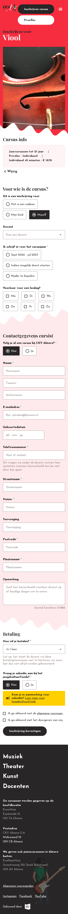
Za (45, 306)
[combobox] (41, 235)
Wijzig (10, 171)
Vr (28, 306)
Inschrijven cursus (36, 9)
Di (28, 296)
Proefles (29, 20)
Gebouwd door (25, 907)
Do (10, 306)
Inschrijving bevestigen (25, 731)
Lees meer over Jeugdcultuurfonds (28, 700)
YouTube (40, 896)
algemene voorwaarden (52, 713)
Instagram (10, 896)
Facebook (25, 896)
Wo (46, 296)
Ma (10, 296)
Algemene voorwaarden (18, 886)
